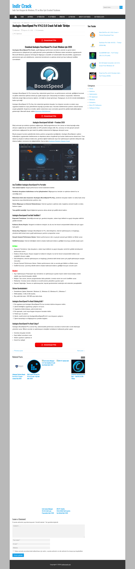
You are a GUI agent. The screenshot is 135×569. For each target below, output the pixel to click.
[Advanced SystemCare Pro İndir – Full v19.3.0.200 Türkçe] (78, 366)
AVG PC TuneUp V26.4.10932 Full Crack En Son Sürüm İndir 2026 (63, 511)
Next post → (81, 350)
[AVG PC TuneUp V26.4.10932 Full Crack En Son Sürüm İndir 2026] (64, 434)
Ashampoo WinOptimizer (43, 111)
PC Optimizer (52, 17)
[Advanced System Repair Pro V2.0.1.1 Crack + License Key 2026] (19, 366)
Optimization (40, 17)
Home (22, 17)
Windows (62, 17)
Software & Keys (99, 17)
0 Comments (40, 30)
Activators (72, 17)
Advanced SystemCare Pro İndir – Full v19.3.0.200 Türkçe (78, 376)
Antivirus (30, 17)
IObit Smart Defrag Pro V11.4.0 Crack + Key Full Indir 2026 (33, 376)
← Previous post (17, 350)
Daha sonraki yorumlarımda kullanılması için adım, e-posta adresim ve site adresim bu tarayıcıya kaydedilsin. (49, 551)
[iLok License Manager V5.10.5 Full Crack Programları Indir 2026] (49, 434)
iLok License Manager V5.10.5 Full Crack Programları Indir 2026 (48, 511)
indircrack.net (66, 564)
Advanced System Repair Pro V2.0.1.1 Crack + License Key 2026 (18, 376)
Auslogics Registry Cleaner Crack (59, 141)
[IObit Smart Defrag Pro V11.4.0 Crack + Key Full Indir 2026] (34, 366)
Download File (50, 40)
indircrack (17, 30)
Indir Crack (21, 5)
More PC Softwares (84, 17)
